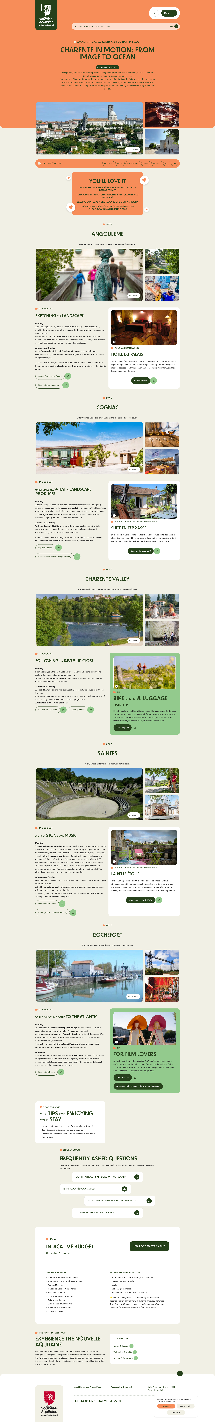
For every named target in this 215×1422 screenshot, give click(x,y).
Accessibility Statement (121, 1387)
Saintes (145, 163)
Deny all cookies (185, 1406)
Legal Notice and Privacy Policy (88, 1387)
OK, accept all (166, 1406)
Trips (80, 26)
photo (133, 997)
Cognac (120, 163)
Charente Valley (132, 163)
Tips (166, 163)
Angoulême (108, 163)
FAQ (174, 163)
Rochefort (156, 163)
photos (132, 149)
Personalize (176, 1412)
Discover (133, 296)
